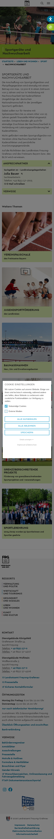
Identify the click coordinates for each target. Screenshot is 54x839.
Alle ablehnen (27, 426)
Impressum (21, 445)
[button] (50, 19)
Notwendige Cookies (17, 406)
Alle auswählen (27, 419)
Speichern (27, 432)
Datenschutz (32, 445)
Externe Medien (15, 411)
